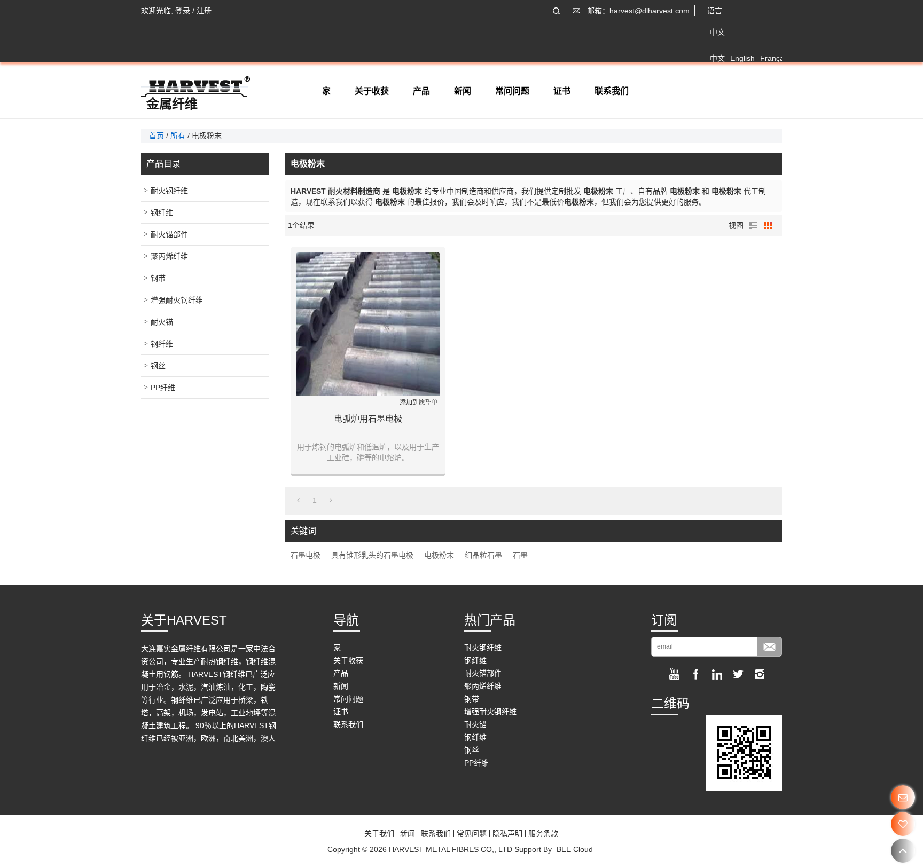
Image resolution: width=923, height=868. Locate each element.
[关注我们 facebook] (695, 674)
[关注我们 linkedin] (717, 674)
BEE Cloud (575, 849)
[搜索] (556, 11)
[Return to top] (903, 851)
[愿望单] (903, 824)
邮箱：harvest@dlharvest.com (638, 10)
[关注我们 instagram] (759, 674)
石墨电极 (305, 555)
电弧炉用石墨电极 (368, 418)
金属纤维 (172, 104)
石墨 (520, 555)
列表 (753, 225)
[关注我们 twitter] (738, 674)
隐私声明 (507, 833)
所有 (177, 135)
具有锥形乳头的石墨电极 (372, 555)
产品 (421, 91)
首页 (156, 135)
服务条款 (543, 833)
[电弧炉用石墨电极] (368, 324)
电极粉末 (439, 555)
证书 (561, 91)
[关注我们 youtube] (674, 674)
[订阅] (769, 646)
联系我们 (612, 91)
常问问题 (512, 91)
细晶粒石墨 (483, 555)
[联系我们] (903, 797)
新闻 (462, 91)
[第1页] (298, 500)
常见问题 (472, 833)
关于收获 (372, 91)
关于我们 (379, 833)
